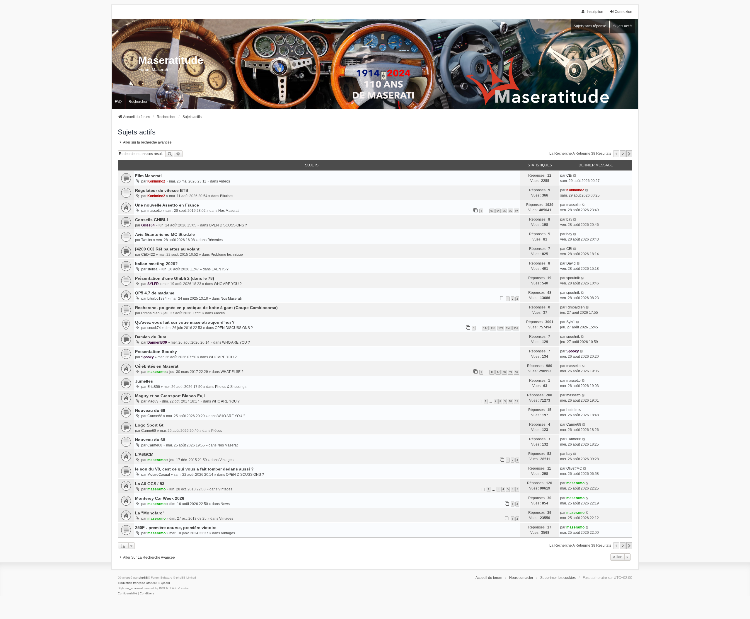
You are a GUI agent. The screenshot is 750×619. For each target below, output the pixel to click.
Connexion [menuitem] (623, 12)
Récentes (215, 240)
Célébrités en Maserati (157, 366)
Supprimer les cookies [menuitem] (558, 578)
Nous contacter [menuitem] (521, 578)
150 (508, 328)
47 (498, 372)
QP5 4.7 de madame (154, 293)
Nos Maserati (228, 211)
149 (500, 328)
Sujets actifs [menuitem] (622, 26)
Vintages (226, 460)
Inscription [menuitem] (595, 12)
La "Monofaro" (150, 513)
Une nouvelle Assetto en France (167, 205)
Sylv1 (570, 322)
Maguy (152, 401)
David (571, 263)
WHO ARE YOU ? (228, 284)
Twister (146, 240)
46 (491, 372)
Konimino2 (156, 181)
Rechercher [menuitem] (138, 102)
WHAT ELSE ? (232, 372)
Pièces (219, 313)
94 (498, 211)
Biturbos (226, 196)
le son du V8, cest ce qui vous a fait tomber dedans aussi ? (194, 469)
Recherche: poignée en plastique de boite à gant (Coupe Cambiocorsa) (206, 307)
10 (510, 401)
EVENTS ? (220, 269)
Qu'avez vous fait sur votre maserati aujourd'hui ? (185, 322)
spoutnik (573, 278)
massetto (154, 211)
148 (493, 328)
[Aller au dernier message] (575, 175)
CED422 (148, 255)
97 (516, 211)
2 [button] (623, 153)
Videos (224, 181)
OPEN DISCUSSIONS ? (228, 225)
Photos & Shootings (230, 387)
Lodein (571, 410)
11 (516, 401)
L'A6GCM (144, 454)
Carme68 (154, 416)
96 (510, 211)
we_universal (134, 588)
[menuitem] (127, 593)
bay (569, 219)
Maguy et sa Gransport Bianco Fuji (170, 395)
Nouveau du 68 (150, 410)
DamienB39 (157, 342)
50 (516, 372)
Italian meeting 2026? (156, 263)
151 (516, 328)
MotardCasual (158, 475)
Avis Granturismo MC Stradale (165, 234)
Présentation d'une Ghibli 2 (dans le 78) (174, 278)
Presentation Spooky (156, 351)
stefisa (152, 269)
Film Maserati (148, 175)
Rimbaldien (150, 313)
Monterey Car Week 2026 (159, 498)
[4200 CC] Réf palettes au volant (167, 249)
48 (504, 372)
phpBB (143, 577)
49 (510, 372)
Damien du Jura (150, 337)
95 (504, 211)
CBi (569, 175)
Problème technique (227, 255)
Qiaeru (165, 582)
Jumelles (144, 381)
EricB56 (153, 387)
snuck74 (154, 328)
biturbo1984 (157, 298)
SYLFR (153, 284)
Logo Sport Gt (149, 425)
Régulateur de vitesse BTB (161, 190)
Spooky (147, 357)
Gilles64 (148, 225)
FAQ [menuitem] (118, 102)
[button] (629, 153)
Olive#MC (574, 468)
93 (491, 211)
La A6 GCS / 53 (149, 483)
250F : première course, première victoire (176, 527)
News (225, 504)
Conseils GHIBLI (151, 219)
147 (485, 328)
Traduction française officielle (137, 582)
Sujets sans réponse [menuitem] (590, 26)
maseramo (156, 372)
